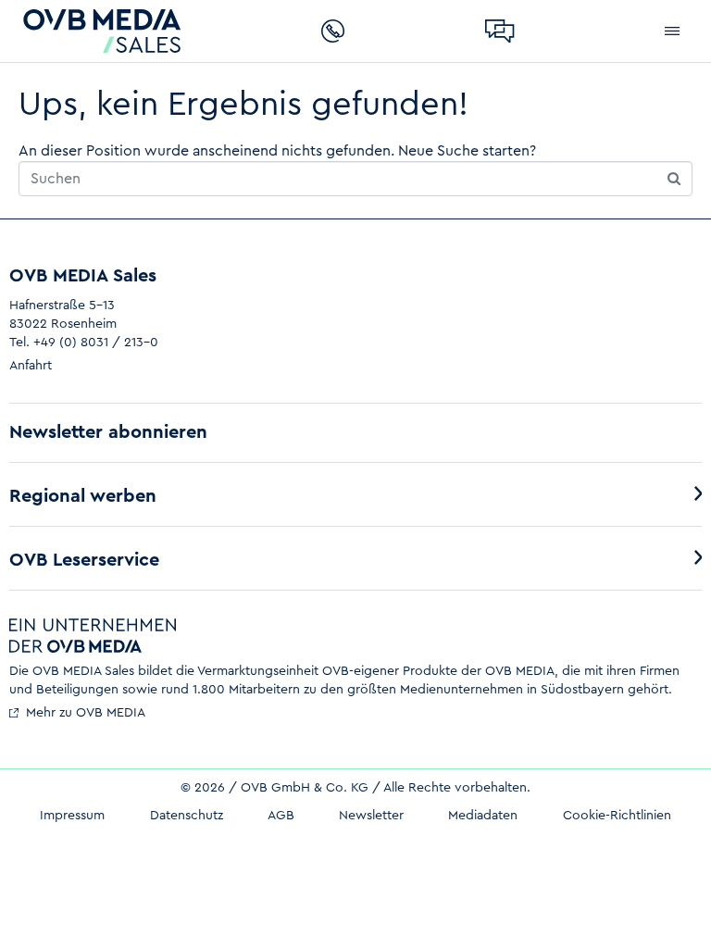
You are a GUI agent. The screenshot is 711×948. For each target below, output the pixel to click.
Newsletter (371, 815)
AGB (281, 815)
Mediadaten (483, 815)
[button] (671, 31)
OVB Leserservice (84, 560)
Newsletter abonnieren (108, 432)
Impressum (72, 815)
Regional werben (82, 496)
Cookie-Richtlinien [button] (617, 815)
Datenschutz (186, 815)
